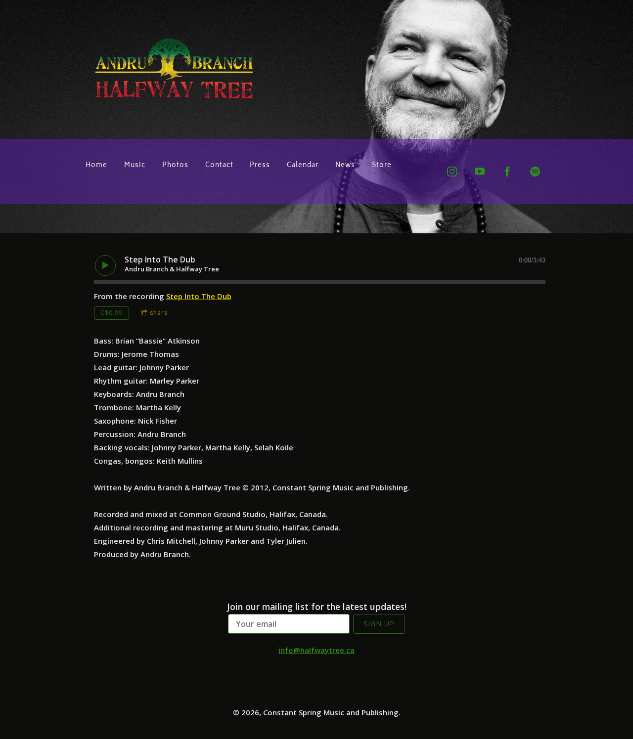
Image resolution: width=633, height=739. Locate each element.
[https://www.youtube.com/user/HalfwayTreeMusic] (480, 171)
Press (260, 166)
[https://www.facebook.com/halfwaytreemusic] (507, 171)
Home (96, 166)
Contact (219, 166)
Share (159, 312)
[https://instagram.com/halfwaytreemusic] (452, 171)
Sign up (379, 623)
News (345, 166)
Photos (175, 166)
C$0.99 (111, 312)
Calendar (302, 166)
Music (134, 166)
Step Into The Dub (198, 296)
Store (382, 166)
